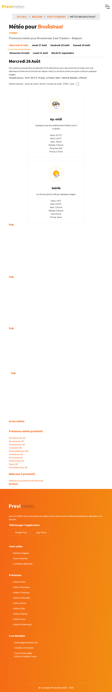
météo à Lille (19, 608)
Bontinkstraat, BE (17, 438)
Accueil (22, 16)
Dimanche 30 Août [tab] (20, 53)
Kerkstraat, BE (16, 457)
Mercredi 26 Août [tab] (19, 45)
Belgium (37, 16)
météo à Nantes (20, 613)
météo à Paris (19, 581)
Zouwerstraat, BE (17, 444)
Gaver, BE (13, 464)
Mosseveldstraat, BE (18, 451)
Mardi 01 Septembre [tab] (62, 53)
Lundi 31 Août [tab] (40, 53)
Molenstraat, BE (16, 460)
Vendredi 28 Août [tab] (60, 45)
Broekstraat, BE (16, 441)
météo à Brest (19, 603)
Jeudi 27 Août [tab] (39, 45)
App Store (41, 532)
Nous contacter (20, 558)
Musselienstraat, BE (18, 467)
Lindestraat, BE (16, 454)
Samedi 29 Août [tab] (81, 45)
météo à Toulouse (21, 592)
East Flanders (56, 16)
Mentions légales (21, 553)
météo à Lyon (19, 619)
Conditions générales (23, 563)
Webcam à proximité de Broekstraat (26, 480)
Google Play (21, 532)
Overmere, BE (15, 447)
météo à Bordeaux (21, 587)
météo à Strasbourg (22, 624)
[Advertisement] (56, 249)
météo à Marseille (21, 597)
